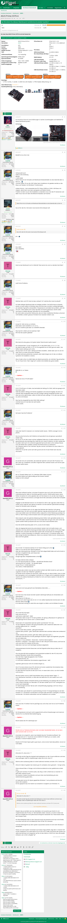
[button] (11, 7)
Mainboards (4, 10)
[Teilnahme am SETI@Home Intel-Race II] (10, 221)
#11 (64, 339)
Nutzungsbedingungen (41, 918)
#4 (64, 200)
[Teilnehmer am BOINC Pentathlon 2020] (8, 138)
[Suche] (64, 7)
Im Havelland (11, 136)
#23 (64, 727)
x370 (23, 18)
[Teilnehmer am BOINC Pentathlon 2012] (2, 221)
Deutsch (6, 918)
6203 (3, 865)
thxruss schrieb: (20, 793)
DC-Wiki (41, 8)
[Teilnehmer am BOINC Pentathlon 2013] (3, 221)
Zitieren (63, 145)
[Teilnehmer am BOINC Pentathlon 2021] (11, 221)
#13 (64, 385)
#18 (64, 489)
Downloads (6, 8)
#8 (64, 280)
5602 (3, 898)
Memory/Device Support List (33, 861)
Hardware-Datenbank (29, 8)
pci (20, 18)
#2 (64, 152)
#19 (64, 545)
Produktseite (27, 854)
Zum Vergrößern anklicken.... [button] (40, 806)
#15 (64, 428)
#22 (64, 701)
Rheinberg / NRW (10, 219)
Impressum (31, 918)
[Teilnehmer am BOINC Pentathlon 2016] (4, 138)
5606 (3, 892)
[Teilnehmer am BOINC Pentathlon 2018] (6, 138)
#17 (64, 471)
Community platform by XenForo (33, 921)
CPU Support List (30, 859)
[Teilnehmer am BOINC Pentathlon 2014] (2, 138)
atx (14, 18)
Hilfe (56, 918)
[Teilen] (62, 117)
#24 (64, 750)
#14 (64, 410)
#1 (64, 117)
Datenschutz (51, 918)
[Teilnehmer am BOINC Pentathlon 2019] (7, 138)
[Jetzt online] (8, 207)
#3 (64, 170)
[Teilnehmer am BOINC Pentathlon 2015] (3, 138)
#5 (64, 226)
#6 (64, 244)
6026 (3, 884)
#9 (64, 298)
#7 (64, 262)
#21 (64, 610)
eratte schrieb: (20, 229)
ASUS (19, 43)
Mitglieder (16, 8)
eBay (27, 867)
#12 (64, 367)
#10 (64, 321)
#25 (64, 790)
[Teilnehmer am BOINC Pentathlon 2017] (5, 138)
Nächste (8, 113)
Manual (27, 864)
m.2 (17, 18)
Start (60, 918)
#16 (64, 458)
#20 (64, 585)
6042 (3, 876)
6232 (3, 854)
